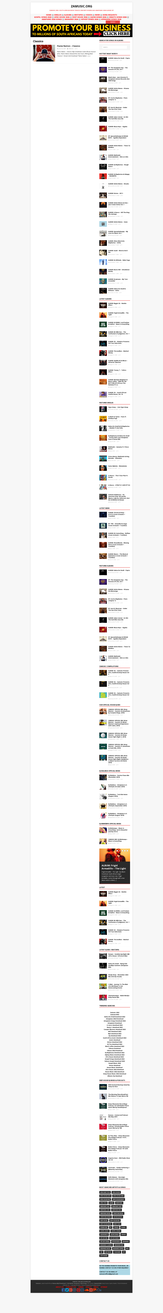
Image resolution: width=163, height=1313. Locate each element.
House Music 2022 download (114, 1072)
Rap (101, 1252)
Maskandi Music (105, 1248)
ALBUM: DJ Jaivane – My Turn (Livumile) (118, 280)
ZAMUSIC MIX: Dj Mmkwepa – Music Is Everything (118, 840)
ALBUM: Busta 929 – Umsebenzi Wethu (118, 270)
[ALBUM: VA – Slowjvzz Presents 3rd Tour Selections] (103, 345)
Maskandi (126, 1241)
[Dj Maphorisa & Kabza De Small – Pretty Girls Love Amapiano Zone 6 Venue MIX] (103, 439)
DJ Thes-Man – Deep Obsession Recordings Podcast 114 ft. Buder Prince (118, 1137)
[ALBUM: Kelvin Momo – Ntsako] (103, 187)
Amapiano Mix (116, 1210)
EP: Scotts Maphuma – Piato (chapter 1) (117, 99)
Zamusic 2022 (114, 1012)
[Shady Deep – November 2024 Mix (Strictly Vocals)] (103, 978)
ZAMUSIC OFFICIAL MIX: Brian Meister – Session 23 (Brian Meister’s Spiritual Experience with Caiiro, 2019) (118, 723)
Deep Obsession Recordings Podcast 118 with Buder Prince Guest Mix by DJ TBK (118, 1126)
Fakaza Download (115, 1048)
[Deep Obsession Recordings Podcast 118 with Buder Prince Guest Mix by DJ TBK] (103, 1128)
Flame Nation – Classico (68, 46)
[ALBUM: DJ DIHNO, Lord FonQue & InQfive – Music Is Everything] (103, 326)
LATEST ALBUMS (105, 299)
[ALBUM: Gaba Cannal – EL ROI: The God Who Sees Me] (103, 121)
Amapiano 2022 (105, 1206)
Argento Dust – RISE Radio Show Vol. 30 (119, 1159)
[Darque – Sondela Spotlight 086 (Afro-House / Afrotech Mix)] (103, 958)
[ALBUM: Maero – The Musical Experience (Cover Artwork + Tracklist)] (103, 558)
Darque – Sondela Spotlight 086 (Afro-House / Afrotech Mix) (118, 955)
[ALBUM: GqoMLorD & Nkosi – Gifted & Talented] (103, 364)
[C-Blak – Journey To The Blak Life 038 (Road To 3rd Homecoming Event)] (103, 988)
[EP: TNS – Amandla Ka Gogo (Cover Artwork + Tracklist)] (103, 527)
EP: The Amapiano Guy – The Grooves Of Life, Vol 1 (118, 68)
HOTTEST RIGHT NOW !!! (108, 54)
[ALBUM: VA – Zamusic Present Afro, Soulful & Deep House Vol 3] (103, 674)
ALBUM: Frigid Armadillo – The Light (118, 313)
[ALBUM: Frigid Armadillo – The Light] (103, 316)
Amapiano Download (115, 1023)
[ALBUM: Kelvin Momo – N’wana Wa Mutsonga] (103, 92)
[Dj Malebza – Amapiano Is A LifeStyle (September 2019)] (103, 808)
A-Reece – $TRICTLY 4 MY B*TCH (119, 485)
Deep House (103, 1220)
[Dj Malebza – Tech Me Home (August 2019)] (103, 798)
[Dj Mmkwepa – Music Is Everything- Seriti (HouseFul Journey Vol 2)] (103, 832)
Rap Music (108, 1252)
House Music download (114, 1067)
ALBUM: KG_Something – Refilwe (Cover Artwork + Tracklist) (119, 534)
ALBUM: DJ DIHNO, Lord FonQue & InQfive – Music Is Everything (118, 323)
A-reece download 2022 (115, 1025)
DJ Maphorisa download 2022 (114, 1053)
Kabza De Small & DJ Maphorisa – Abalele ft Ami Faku (118, 427)
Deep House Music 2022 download (114, 1074)
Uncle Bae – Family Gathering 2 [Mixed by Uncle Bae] (118, 1168)
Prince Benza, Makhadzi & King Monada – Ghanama (118, 457)
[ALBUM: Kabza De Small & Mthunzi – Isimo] (103, 292)
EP (110, 1227)
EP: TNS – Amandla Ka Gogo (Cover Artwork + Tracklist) (117, 524)
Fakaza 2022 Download (114, 1050)
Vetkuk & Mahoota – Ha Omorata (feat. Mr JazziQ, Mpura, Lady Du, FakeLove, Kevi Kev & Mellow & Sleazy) (119, 497)
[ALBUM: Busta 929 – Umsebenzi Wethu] (103, 273)
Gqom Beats (104, 1234)
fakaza (116, 1227)
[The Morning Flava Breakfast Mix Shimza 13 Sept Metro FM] (103, 1098)
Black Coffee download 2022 (114, 1046)
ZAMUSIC (71, 48)
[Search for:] (115, 47)
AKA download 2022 (114, 1031)
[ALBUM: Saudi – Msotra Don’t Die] (103, 254)
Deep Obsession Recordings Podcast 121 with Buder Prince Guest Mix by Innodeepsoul (118, 1105)
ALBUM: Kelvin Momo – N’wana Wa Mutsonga (118, 89)
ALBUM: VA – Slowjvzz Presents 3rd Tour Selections (118, 342)
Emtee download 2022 (114, 1042)
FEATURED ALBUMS (106, 566)
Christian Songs (105, 1217)
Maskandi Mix (119, 1245)
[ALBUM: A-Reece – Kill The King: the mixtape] (103, 216)
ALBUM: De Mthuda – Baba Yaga (119, 260)
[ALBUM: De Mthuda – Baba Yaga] (103, 264)
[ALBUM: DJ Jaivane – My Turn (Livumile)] (103, 283)
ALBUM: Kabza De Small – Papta (119, 58)
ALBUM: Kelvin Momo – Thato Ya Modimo (119, 146)
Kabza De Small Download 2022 (114, 1017)
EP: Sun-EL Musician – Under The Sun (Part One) (117, 108)
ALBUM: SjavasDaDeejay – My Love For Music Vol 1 (118, 232)
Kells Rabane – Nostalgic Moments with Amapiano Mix (118, 1178)
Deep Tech (117, 1224)
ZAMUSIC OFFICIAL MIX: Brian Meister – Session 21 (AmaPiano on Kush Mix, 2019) (119, 746)
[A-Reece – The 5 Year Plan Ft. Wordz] (103, 479)
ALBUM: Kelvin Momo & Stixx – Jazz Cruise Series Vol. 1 (118, 203)
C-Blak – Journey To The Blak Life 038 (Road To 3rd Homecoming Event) (118, 986)
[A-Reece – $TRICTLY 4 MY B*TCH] (103, 489)
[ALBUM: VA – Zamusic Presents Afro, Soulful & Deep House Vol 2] (103, 686)
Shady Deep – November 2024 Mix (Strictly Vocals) (118, 975)
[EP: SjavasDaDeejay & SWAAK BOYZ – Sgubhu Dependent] (103, 140)
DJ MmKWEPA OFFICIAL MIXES (110, 824)
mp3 (127, 1248)
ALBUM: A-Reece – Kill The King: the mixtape (119, 213)
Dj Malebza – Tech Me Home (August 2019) (117, 795)
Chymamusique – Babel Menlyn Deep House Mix (118, 996)
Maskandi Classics (106, 1245)
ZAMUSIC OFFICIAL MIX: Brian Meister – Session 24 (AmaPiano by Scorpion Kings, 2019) (119, 711)
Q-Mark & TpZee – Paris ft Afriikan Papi (117, 417)
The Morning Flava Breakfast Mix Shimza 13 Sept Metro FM (118, 1095)
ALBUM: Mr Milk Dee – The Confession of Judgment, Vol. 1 (118, 333)
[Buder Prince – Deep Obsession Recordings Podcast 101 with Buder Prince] (103, 1151)
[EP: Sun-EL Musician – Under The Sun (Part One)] (103, 111)
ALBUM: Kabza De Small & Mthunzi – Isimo (117, 289)
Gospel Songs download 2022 (114, 1059)
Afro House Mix (105, 1199)
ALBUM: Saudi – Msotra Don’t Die (118, 251)
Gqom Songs (115, 1234)
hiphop (123, 1234)
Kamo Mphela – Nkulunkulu (117, 466)
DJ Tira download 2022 (114, 1044)
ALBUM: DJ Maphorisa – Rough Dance (118, 165)
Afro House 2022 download (115, 1069)
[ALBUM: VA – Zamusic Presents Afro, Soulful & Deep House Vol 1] (103, 697)
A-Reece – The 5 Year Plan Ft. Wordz (118, 476)
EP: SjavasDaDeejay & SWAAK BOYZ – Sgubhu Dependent (118, 137)
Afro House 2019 (105, 1196)
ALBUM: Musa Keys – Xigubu (117, 126)
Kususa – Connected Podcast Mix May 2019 (118, 1116)
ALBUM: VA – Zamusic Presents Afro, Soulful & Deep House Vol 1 (118, 694)
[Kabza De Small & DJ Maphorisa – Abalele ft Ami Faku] (103, 430)
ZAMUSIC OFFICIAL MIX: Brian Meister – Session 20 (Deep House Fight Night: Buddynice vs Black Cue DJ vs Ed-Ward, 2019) (118, 759)
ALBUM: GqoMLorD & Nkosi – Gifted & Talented (118, 361)
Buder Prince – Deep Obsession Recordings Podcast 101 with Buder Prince (118, 1148)
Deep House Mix (115, 1220)
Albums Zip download (114, 1076)
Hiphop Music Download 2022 (114, 1055)
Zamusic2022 (114, 1014)
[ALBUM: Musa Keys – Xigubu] (103, 130)
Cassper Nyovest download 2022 (115, 1029)
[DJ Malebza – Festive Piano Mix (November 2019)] (103, 779)
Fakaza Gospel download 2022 (115, 1061)
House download (114, 1065)
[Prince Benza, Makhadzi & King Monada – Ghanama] (103, 460)
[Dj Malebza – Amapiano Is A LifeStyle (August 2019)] (103, 817)
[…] (89, 56)
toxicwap (117, 1252)
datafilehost (117, 1217)
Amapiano (119, 1203)
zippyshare (103, 1255)
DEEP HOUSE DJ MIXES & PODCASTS (112, 1080)
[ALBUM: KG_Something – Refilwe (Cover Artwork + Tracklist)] (103, 537)
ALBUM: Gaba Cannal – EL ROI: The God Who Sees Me (118, 118)
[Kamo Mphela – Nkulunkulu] (103, 470)
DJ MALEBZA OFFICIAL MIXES (109, 771)
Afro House (116, 1192)
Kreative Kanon (96, 1285)
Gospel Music (104, 1231)
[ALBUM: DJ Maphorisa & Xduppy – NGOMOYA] (103, 178)
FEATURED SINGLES (106, 403)
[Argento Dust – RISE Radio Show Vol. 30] (103, 1162)
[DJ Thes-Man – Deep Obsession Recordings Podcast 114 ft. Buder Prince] (103, 1139)
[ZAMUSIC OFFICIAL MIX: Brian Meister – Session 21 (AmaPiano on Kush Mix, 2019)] (103, 748)
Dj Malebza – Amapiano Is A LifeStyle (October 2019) (117, 786)
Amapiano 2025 (105, 1210)
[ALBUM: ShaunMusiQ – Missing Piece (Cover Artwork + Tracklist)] (103, 546)
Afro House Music (118, 1199)
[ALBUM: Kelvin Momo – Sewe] (103, 226)
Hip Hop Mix (104, 1238)
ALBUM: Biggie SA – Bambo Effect (117, 304)
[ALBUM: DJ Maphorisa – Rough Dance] (103, 168)
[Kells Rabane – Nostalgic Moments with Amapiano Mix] (103, 1181)
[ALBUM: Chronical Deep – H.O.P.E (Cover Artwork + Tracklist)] (103, 516)
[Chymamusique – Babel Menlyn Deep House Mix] (103, 999)
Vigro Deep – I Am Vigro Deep (118, 407)
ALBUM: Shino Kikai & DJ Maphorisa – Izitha (116, 242)
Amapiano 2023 (116, 1206)
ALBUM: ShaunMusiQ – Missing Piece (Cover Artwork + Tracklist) (118, 544)
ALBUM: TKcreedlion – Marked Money (118, 352)
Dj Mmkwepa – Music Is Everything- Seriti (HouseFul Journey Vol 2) (117, 829)
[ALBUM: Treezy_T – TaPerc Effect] (103, 374)
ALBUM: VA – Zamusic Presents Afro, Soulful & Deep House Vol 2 (118, 683)
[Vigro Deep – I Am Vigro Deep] (103, 411)
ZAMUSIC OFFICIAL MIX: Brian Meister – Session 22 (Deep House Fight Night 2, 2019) (117, 735)
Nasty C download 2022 (115, 1027)
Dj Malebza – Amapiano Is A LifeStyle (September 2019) (117, 805)
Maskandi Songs (118, 1248)
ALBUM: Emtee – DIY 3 (115, 193)
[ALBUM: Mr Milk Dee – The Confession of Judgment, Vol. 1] (103, 336)
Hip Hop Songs (104, 1241)
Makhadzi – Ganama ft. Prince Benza (118, 448)
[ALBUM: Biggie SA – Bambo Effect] (103, 307)
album (111, 1203)
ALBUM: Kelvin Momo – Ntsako (118, 184)
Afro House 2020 (118, 1196)
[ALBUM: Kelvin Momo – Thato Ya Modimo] (103, 149)
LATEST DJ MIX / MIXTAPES (109, 950)
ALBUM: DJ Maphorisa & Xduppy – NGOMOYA (119, 175)
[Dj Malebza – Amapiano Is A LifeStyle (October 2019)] (103, 789)
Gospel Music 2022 (114, 1063)
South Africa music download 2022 (114, 1038)
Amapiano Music (105, 1213)
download (103, 1227)
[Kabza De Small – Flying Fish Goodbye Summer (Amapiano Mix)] (103, 967)
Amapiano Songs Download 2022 (115, 1021)
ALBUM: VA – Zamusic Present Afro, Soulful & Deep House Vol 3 (118, 672)
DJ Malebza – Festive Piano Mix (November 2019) (118, 776)
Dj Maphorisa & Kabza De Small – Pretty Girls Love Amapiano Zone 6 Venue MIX (118, 437)
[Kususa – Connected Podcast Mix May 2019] (103, 1119)
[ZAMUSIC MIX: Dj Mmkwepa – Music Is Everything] (103, 843)
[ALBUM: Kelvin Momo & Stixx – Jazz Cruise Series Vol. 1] (103, 207)
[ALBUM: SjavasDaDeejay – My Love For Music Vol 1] (103, 235)
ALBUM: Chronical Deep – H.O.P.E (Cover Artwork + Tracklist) (116, 514)
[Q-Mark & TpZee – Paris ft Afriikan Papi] (103, 420)
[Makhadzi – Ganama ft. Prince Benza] (103, 451)
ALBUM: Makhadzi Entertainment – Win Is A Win (118, 156)
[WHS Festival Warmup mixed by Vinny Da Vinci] (103, 1088)
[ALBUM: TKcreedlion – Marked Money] (103, 355)
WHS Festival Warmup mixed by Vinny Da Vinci (119, 1085)
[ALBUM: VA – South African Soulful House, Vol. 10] (103, 396)
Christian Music (118, 1213)
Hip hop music (114, 1238)
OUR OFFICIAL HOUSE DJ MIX (109, 705)
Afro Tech (103, 1203)
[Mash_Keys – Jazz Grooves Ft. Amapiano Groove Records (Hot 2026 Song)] (103, 81)
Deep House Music (105, 1224)
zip (124, 1252)
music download (114, 1040)
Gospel (123, 1227)
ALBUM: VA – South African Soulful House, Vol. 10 (117, 393)
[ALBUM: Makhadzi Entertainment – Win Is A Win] (103, 159)
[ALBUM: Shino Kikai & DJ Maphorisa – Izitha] (103, 245)
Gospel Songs (115, 1231)
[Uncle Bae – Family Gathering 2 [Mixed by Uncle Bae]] (103, 1171)
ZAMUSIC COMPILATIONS (108, 666)
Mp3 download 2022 (114, 1034)
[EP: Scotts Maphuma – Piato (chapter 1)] (103, 102)
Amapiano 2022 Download (114, 1019)
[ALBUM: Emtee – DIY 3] (103, 197)
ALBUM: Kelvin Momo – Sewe (118, 222)
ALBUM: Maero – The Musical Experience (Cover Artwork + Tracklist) (118, 555)
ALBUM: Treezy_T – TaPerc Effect (117, 371)
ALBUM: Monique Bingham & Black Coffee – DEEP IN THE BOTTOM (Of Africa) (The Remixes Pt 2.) (117, 382)
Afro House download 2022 (115, 1057)
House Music (116, 1241)
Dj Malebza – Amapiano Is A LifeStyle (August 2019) (117, 814)
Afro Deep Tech (105, 1192)
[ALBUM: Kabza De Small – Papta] (103, 62)
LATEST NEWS (104, 508)
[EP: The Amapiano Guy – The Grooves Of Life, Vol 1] (103, 71)
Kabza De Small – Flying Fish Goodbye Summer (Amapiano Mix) (118, 965)
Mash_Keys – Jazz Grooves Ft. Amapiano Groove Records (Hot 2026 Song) (119, 79)
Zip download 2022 (114, 1036)
